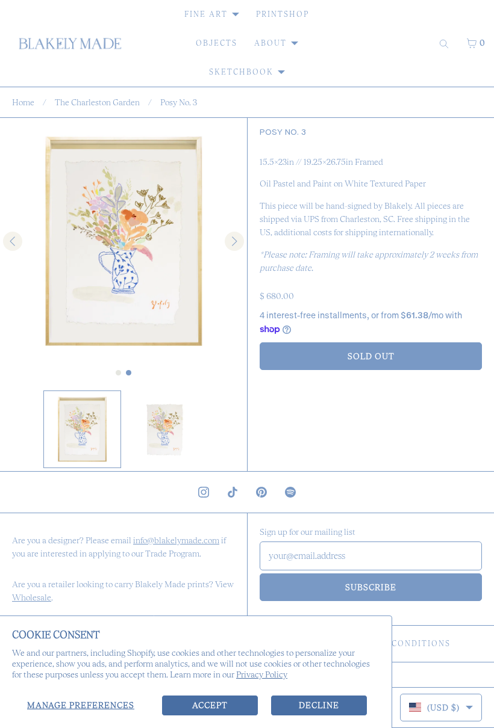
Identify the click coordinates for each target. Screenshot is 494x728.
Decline (319, 705)
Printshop (282, 14)
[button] (82, 429)
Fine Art (206, 14)
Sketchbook (241, 71)
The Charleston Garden (97, 102)
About (270, 43)
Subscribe (370, 587)
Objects (216, 43)
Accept (210, 705)
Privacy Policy (261, 674)
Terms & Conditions (399, 643)
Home (23, 102)
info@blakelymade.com (176, 540)
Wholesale (31, 597)
